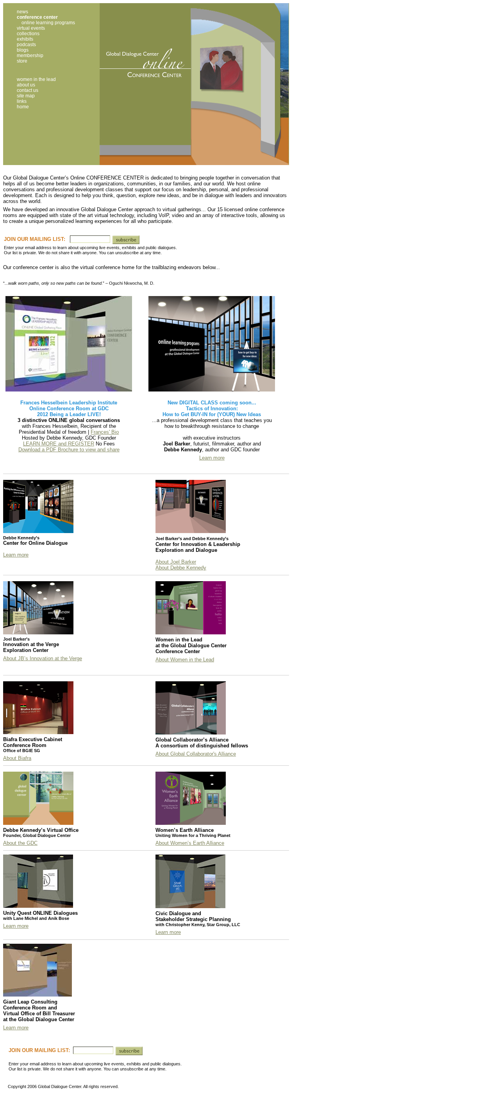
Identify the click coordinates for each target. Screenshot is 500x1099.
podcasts (26, 44)
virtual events (31, 28)
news (22, 11)
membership (30, 55)
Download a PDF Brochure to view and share (69, 450)
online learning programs (48, 22)
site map (26, 96)
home (23, 107)
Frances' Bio (105, 432)
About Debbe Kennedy (180, 568)
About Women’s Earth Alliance (189, 843)
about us (26, 85)
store (22, 61)
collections (28, 33)
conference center (37, 17)
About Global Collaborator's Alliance (195, 754)
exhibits (25, 39)
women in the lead (36, 79)
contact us (27, 90)
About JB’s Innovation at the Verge (42, 658)
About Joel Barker (175, 562)
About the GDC (20, 843)
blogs (23, 50)
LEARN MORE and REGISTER (58, 444)
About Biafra (17, 758)
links (22, 101)
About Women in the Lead (184, 660)
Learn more (212, 458)
